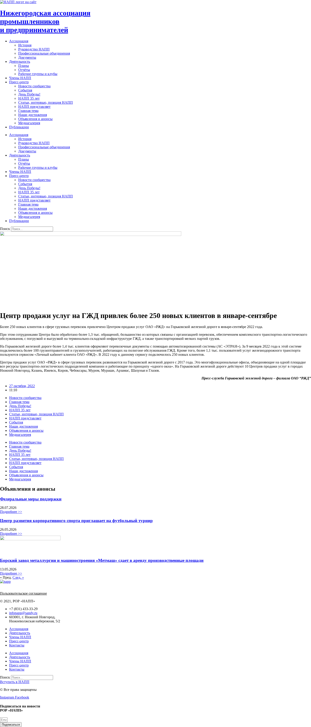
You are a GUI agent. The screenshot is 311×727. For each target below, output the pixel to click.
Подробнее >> (11, 512)
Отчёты (24, 70)
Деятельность (19, 61)
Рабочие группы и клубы (37, 74)
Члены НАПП (20, 78)
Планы (23, 66)
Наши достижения (32, 115)
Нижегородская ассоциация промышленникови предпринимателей (45, 21)
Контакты (16, 645)
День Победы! (29, 94)
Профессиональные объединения (44, 53)
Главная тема (28, 111)
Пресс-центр (19, 82)
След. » (18, 577)
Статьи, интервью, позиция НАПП (45, 102)
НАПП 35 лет (29, 98)
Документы (27, 57)
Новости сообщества (34, 86)
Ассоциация (18, 41)
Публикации (19, 127)
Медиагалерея (29, 123)
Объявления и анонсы (35, 119)
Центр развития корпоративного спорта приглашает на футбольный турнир (76, 520)
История (24, 45)
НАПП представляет (34, 107)
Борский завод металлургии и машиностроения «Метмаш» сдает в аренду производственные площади (102, 560)
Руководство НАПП (34, 49)
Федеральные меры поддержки (30, 499)
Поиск (5, 229)
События (25, 90)
